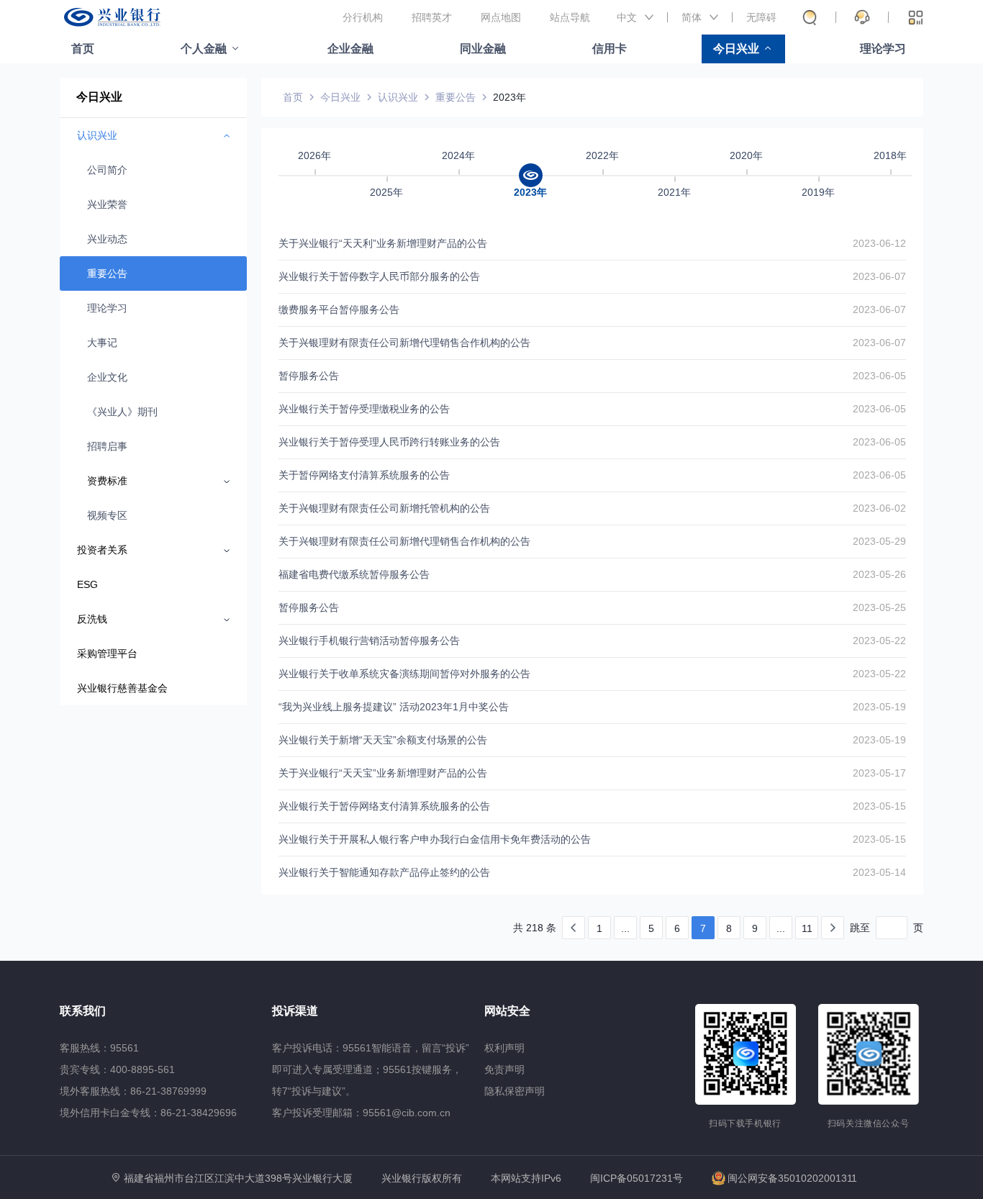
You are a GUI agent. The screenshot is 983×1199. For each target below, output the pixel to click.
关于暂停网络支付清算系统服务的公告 (364, 475)
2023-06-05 (879, 375)
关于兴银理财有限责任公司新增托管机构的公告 (384, 508)
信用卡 (609, 48)
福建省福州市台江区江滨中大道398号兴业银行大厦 (238, 1178)
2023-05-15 (879, 806)
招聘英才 (432, 17)
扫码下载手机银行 (745, 1123)
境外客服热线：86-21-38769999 (133, 1091)
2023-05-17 (879, 773)
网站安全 (507, 1011)
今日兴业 (736, 48)
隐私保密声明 (514, 1091)
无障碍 (761, 17)
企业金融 (350, 48)
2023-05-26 (879, 574)
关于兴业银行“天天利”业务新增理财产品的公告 (382, 243)
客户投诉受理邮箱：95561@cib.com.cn (361, 1112)
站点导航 (570, 17)
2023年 (509, 97)
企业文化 (107, 377)
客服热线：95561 (99, 1048)
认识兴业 (398, 97)
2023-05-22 (879, 640)
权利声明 (504, 1048)
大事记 (102, 342)
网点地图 (501, 17)
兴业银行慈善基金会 (122, 688)
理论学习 (883, 48)
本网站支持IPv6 (526, 1178)
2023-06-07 (879, 276)
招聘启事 (107, 446)
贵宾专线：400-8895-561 (117, 1069)
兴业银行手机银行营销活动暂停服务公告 (369, 640)
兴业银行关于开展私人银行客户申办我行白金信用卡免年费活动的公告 (434, 839)
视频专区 (107, 515)
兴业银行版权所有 (421, 1178)
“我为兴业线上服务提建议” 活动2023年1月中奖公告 (393, 706)
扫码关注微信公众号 (869, 1123)
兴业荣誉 (107, 204)
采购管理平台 (107, 653)
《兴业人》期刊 (122, 411)
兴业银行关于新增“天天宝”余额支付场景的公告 (382, 740)
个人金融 (204, 48)
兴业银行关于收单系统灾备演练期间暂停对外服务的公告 (404, 673)
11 (807, 928)
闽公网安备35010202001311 (792, 1178)
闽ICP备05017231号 (636, 1178)
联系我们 (83, 1011)
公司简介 (107, 170)
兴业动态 (107, 239)
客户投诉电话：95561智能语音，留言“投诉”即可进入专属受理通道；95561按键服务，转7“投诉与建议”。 (370, 1069)
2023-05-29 (879, 541)
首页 (82, 48)
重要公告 (107, 273)
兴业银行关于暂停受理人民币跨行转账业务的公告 (389, 442)
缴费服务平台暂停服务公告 (338, 309)
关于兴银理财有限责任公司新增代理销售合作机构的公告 (404, 342)
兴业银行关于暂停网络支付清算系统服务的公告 (384, 806)
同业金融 (483, 48)
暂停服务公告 (308, 375)
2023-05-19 (879, 706)
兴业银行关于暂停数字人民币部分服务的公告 (379, 276)
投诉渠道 (295, 1011)
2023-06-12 (879, 243)
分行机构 (363, 17)
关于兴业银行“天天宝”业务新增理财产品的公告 (382, 773)
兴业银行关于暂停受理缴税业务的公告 (364, 409)
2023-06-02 (879, 508)
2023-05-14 (879, 872)
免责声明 (504, 1069)
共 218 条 (534, 927)
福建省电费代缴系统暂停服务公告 (354, 574)
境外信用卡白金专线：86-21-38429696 (148, 1112)
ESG (87, 584)
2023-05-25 (879, 607)
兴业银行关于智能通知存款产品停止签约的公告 (384, 872)
